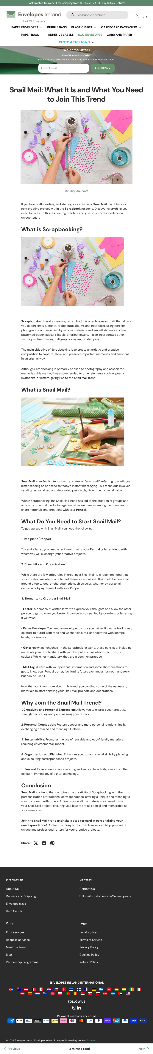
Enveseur (91, 1040)
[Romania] (75, 993)
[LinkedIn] (79, 1008)
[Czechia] (56, 989)
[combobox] (97, 15)
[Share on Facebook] (44, 843)
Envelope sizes (16, 904)
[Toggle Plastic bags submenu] (95, 27)
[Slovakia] (90, 993)
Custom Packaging (74, 42)
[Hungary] (116, 989)
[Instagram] (74, 1008)
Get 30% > (102, 68)
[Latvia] (22, 993)
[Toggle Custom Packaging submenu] (92, 42)
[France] (86, 989)
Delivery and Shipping (21, 896)
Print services (15, 932)
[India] (124, 989)
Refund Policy (88, 962)
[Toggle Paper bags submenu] (42, 35)
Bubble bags (57, 27)
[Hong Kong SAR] (109, 989)
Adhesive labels (61, 35)
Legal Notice (87, 932)
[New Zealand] (45, 993)
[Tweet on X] (36, 843)
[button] (145, 16)
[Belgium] (34, 989)
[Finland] (79, 989)
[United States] (128, 993)
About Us (12, 889)
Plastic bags (81, 27)
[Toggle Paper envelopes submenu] (41, 27)
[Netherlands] (37, 993)
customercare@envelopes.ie (111, 896)
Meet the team (16, 947)
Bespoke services (18, 940)
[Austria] (26, 989)
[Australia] (19, 989)
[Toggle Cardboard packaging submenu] (140, 27)
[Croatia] (49, 989)
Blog (9, 955)
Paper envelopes (24, 27)
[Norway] (52, 993)
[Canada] (41, 989)
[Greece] (101, 989)
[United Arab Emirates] (120, 993)
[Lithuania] (30, 993)
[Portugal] (68, 993)
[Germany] (94, 989)
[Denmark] (64, 989)
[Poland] (60, 993)
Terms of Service (90, 940)
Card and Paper (119, 35)
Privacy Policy (89, 947)
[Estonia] (71, 989)
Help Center (14, 911)
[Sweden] (113, 993)
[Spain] (105, 993)
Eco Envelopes (90, 35)
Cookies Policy (89, 955)
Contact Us (87, 889)
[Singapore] (83, 993)
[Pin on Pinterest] (52, 843)
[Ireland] (131, 989)
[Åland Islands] (11, 989)
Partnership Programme (22, 962)
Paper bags (30, 35)
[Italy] (139, 989)
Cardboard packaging (119, 27)
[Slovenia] (98, 993)
